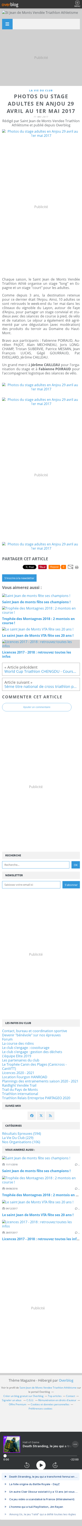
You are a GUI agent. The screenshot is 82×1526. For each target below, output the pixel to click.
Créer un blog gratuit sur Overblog (23, 1396)
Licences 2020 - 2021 (18, 1072)
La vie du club (41, 90)
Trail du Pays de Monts (20, 1089)
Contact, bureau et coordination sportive (34, 1031)
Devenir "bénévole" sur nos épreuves (31, 1035)
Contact (70, 1396)
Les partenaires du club (20, 1060)
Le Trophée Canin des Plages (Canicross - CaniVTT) (34, 1066)
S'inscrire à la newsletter (19, 578)
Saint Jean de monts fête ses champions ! (36, 1171)
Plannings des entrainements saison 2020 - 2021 (40, 1081)
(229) (17, 1137)
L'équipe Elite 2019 (16, 1056)
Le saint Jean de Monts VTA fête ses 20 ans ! (38, 1215)
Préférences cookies (40, 1408)
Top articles (55, 1396)
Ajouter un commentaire (36, 707)
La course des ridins (18, 1043)
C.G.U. (30, 1400)
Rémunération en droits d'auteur (57, 1400)
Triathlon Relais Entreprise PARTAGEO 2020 (36, 1098)
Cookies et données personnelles (50, 1404)
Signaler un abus (12, 1400)
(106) (21, 1142)
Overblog (66, 1380)
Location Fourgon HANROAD (24, 1077)
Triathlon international (20, 1093)
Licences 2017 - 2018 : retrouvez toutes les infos (41, 1239)
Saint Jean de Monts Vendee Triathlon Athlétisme (48, 1387)
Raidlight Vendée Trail (19, 1085)
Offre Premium (17, 1404)
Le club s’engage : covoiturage (25, 1047)
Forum (7, 1039)
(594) (21, 1133)
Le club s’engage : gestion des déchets (32, 1052)
